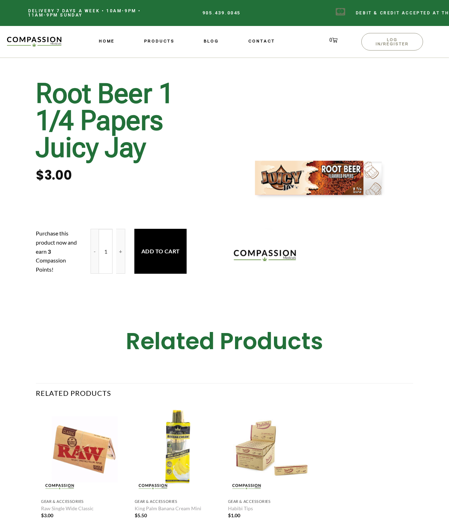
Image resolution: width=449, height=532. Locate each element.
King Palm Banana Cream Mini (168, 508)
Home (107, 41)
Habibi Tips (240, 508)
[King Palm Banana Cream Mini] (178, 451)
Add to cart (160, 251)
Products (159, 41)
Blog (211, 41)
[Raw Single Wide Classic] (84, 451)
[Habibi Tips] (271, 451)
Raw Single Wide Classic (67, 508)
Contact (261, 41)
